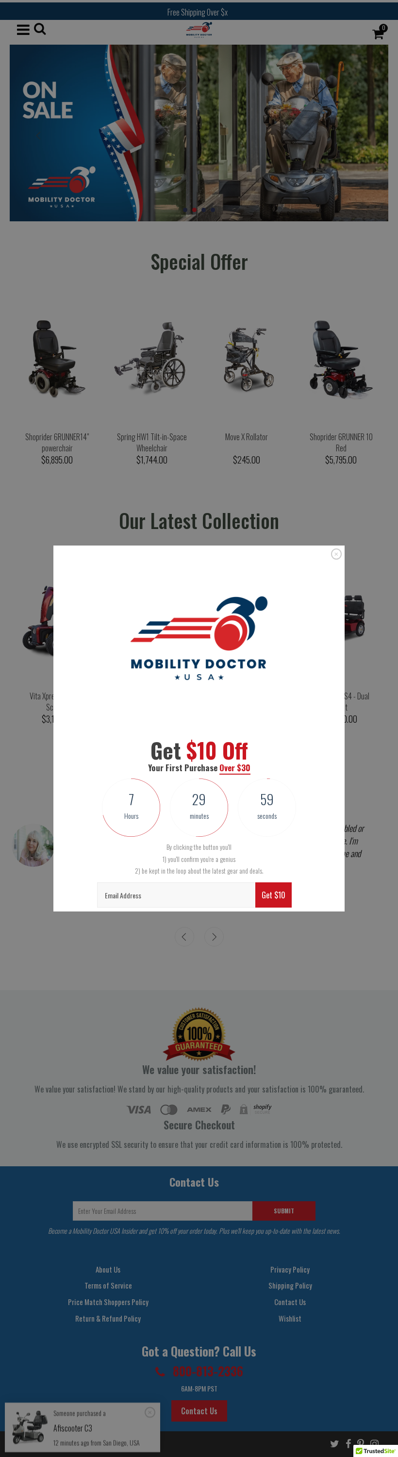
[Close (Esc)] (336, 554)
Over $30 (234, 768)
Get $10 (273, 895)
